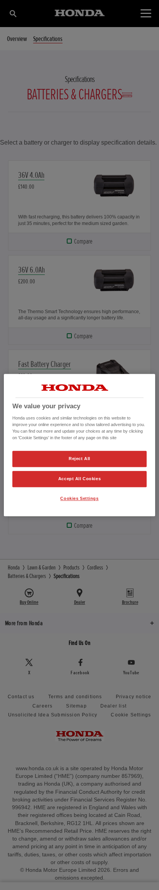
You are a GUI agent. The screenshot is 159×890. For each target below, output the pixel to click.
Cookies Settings (79, 498)
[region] (79, 445)
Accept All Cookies (79, 478)
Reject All (79, 458)
